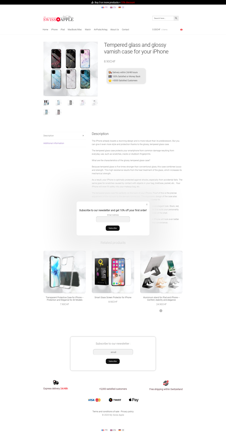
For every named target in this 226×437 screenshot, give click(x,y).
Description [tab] (48, 135)
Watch (88, 29)
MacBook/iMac (75, 29)
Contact (125, 29)
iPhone (54, 29)
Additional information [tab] (53, 143)
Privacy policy (127, 411)
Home (45, 29)
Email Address (113, 215)
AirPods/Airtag (100, 29)
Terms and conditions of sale (106, 411)
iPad (63, 29)
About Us (114, 29)
